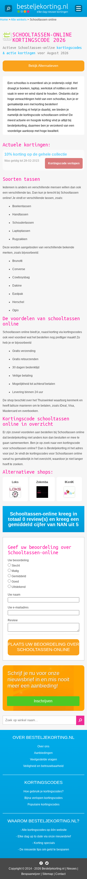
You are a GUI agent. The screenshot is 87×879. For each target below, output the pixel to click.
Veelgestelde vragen (43, 759)
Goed (15, 581)
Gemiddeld (18, 576)
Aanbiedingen (43, 753)
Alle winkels (19, 19)
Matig (15, 571)
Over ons (43, 746)
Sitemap (47, 874)
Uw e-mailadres (18, 607)
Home (4, 19)
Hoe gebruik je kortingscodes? (43, 791)
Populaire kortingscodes (43, 804)
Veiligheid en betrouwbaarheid (43, 766)
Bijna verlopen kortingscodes (43, 798)
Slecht (15, 565)
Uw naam (14, 594)
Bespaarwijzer (30, 874)
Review (13, 620)
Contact (60, 874)
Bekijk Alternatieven (43, 66)
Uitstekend (18, 587)
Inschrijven (43, 701)
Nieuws (72, 868)
